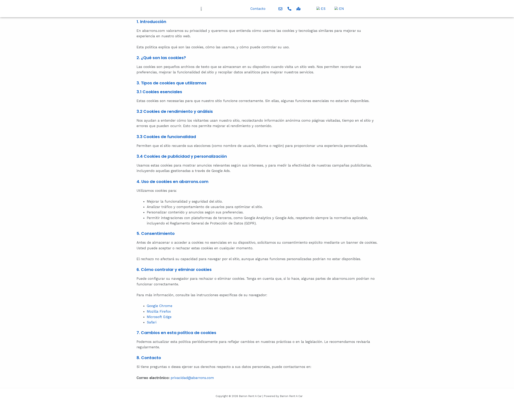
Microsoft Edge (159, 317)
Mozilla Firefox (159, 311)
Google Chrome (159, 306)
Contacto (257, 9)
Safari (151, 322)
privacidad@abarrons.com (192, 378)
